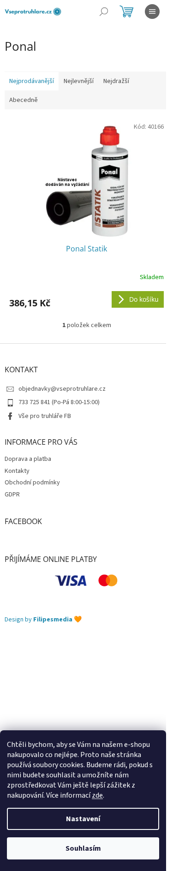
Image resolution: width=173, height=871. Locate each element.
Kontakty (17, 471)
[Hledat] (104, 11)
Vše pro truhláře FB (44, 416)
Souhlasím (83, 848)
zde (97, 795)
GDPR (12, 494)
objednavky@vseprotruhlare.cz (62, 389)
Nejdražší (116, 81)
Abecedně (23, 100)
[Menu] (152, 11)
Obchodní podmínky (32, 482)
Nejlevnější (79, 81)
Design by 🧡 (43, 619)
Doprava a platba (28, 459)
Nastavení (83, 819)
